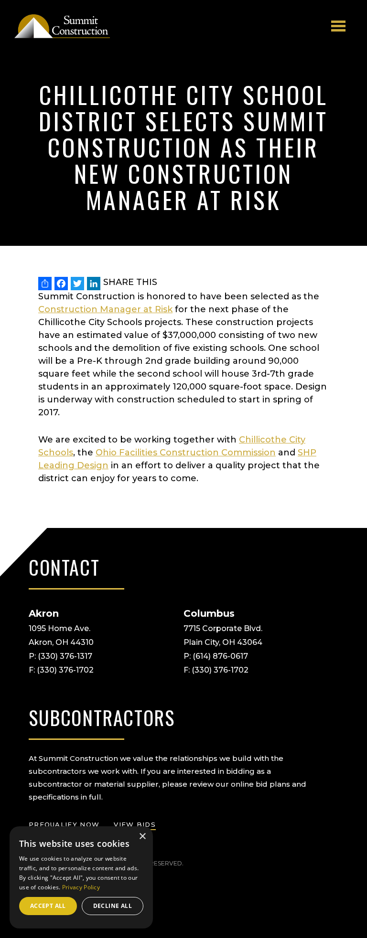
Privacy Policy (81, 887)
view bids (135, 824)
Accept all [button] (48, 906)
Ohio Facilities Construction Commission (186, 452)
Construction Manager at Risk (105, 309)
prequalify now (64, 824)
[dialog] (81, 877)
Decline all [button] (112, 906)
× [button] (142, 836)
